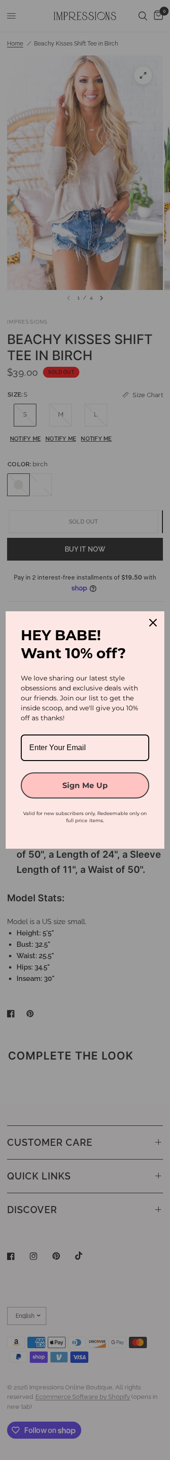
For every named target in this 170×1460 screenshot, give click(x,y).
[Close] (153, 622)
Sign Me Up (85, 785)
